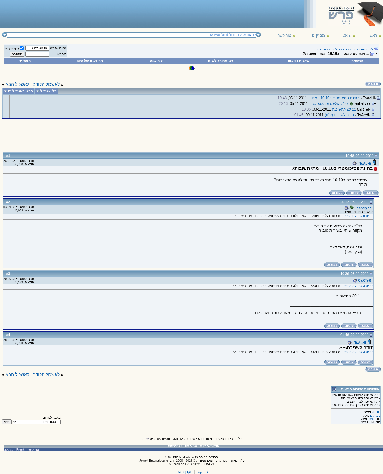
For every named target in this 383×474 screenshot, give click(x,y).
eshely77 (363, 208)
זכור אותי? (12, 48)
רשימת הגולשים (220, 61)
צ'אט (347, 35)
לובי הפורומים (363, 49)
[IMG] (371, 418)
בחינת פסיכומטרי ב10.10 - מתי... (333, 98)
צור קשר (284, 35)
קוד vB (376, 412)
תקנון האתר (184, 472)
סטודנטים (323, 49)
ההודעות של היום (89, 61)
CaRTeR (364, 280)
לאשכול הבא (17, 84)
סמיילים (375, 415)
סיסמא (61, 54)
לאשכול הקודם (46, 84)
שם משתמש (58, 48)
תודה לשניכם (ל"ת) (339, 115)
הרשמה (357, 61)
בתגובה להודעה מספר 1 (357, 215)
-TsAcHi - (364, 163)
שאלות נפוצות (299, 61)
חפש (27, 61)
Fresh (20, 449)
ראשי (372, 35)
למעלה (8, 449)
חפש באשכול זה (20, 91)
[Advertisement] (104, 13)
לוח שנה (156, 61)
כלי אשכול (48, 91)
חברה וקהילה (342, 49)
